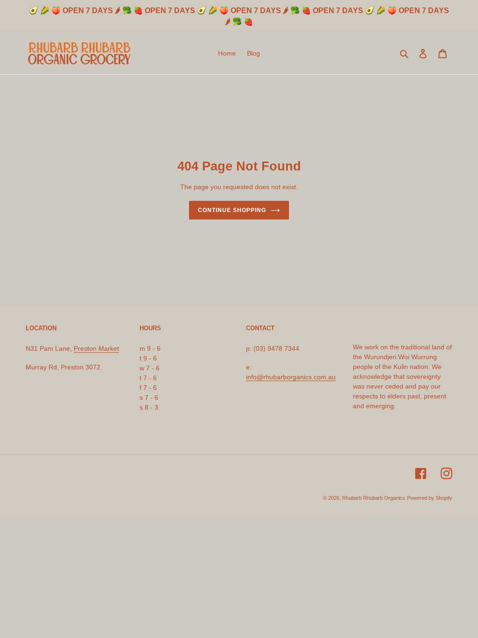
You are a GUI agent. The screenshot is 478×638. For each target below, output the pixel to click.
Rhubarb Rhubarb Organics (373, 498)
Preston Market (96, 348)
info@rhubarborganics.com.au (291, 377)
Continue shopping (232, 210)
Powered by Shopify (429, 498)
